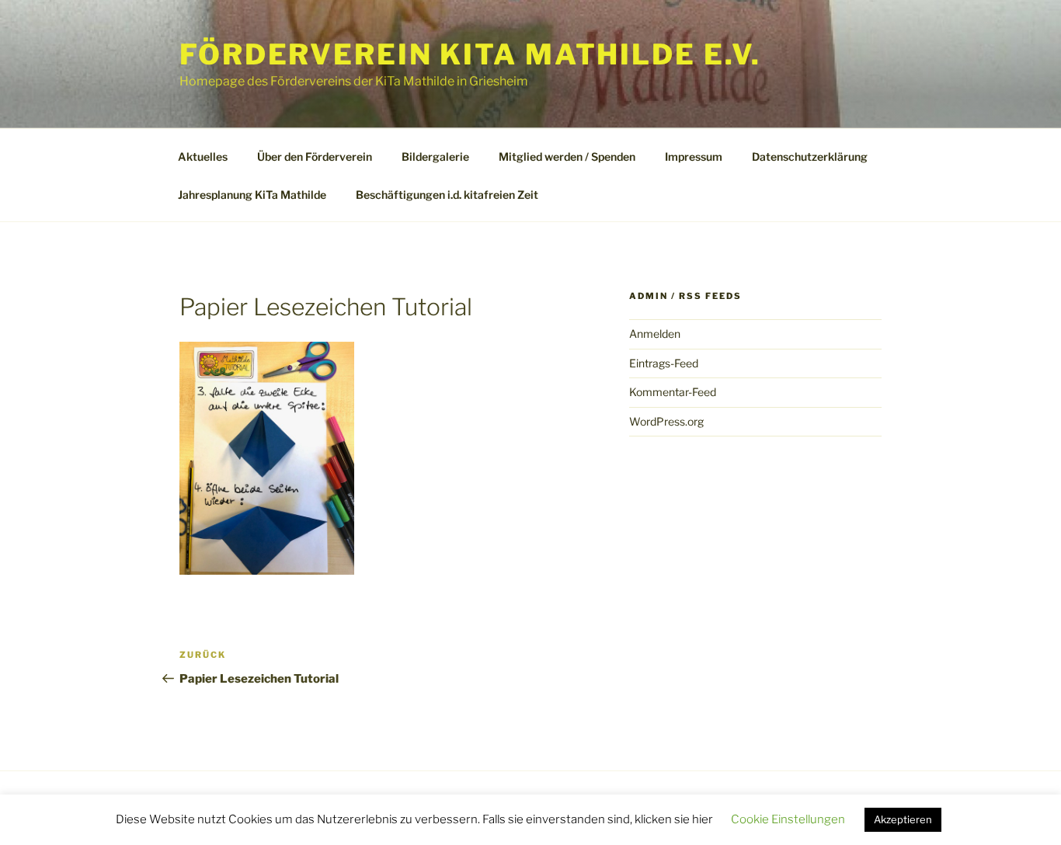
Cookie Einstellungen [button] (788, 819)
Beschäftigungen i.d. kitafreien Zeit (447, 194)
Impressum (693, 156)
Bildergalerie (435, 156)
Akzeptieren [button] (903, 819)
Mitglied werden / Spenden (567, 156)
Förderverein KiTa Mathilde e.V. (470, 54)
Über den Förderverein (314, 156)
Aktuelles (203, 156)
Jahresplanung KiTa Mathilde (252, 194)
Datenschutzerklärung (810, 156)
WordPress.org (666, 421)
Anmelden (654, 333)
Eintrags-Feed (663, 363)
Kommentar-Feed (672, 391)
